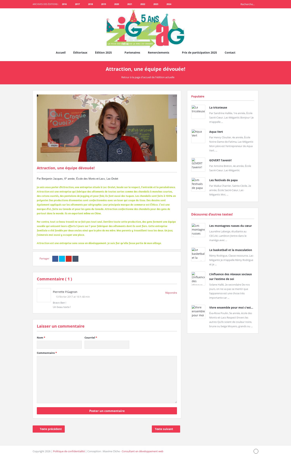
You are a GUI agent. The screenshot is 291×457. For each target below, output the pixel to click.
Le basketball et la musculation (230, 250)
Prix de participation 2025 (199, 52)
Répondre (171, 292)
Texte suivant (164, 429)
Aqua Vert (216, 132)
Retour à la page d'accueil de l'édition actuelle (147, 77)
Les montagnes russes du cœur (230, 226)
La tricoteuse (218, 107)
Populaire (197, 96)
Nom (41, 337)
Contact (230, 52)
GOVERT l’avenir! (220, 160)
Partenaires (132, 52)
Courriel (91, 337)
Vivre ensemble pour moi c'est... (231, 307)
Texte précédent (51, 429)
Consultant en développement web (142, 451)
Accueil (61, 52)
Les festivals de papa (223, 180)
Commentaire (47, 353)
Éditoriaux (80, 52)
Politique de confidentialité (69, 451)
